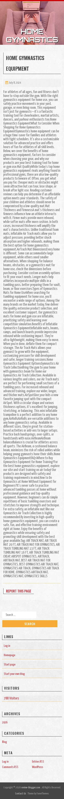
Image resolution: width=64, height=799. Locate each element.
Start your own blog (14, 673)
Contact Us (20, 793)
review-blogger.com (30, 787)
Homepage (9, 655)
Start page (9, 664)
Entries (38, 761)
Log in (7, 645)
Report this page (18, 590)
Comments (10, 767)
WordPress (37, 767)
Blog (4, 742)
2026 (4, 722)
